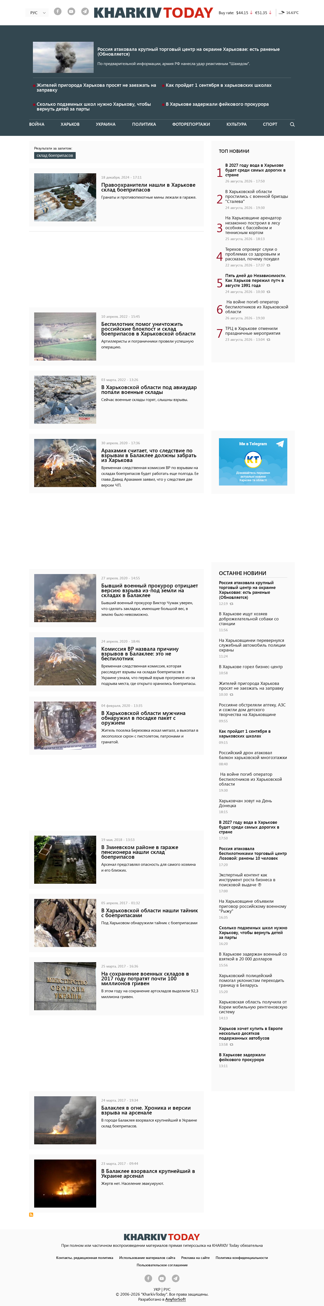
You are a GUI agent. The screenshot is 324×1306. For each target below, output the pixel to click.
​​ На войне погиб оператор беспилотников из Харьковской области (256, 306)
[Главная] (153, 13)
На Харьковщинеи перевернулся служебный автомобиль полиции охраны (252, 644)
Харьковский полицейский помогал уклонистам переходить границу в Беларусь (251, 980)
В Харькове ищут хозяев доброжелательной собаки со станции (249, 618)
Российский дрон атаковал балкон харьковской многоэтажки (253, 755)
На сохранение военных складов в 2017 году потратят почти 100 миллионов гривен (145, 978)
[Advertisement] (116, 272)
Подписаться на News (31, 1215)
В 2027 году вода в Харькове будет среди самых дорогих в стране (255, 169)
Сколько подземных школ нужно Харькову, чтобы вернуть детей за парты (94, 106)
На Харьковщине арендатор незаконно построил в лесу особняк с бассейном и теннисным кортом (253, 225)
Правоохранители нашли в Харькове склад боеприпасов (148, 187)
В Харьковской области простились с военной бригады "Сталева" (256, 196)
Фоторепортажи (191, 124)
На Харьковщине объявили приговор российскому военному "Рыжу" (252, 905)
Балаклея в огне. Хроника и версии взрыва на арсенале (146, 1110)
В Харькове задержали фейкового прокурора (217, 104)
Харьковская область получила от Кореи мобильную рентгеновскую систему (253, 1006)
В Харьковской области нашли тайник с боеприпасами (149, 912)
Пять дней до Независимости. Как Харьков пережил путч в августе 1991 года (255, 280)
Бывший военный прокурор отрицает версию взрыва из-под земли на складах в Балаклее (149, 590)
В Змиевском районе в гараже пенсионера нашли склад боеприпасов (139, 852)
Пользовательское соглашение (162, 1264)
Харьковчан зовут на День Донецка (245, 803)
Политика (144, 124)
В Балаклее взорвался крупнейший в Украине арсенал (148, 1173)
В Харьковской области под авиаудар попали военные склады (149, 389)
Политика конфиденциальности (242, 1257)
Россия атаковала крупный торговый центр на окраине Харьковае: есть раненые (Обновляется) (188, 51)
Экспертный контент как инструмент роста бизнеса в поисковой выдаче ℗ (247, 879)
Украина (105, 124)
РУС (167, 1289)
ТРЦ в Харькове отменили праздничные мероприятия (252, 330)
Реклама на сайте (195, 1257)
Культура (237, 124)
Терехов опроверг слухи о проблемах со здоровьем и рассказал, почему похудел (252, 253)
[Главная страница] (162, 1237)
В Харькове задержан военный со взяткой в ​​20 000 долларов (253, 956)
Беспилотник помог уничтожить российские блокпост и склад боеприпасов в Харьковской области (148, 328)
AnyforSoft (175, 1299)
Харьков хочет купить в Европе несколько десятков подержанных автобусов (251, 1033)
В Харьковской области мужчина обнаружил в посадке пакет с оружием (143, 717)
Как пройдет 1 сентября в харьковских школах (219, 85)
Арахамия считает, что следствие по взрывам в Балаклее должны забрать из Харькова (148, 455)
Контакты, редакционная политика (84, 1257)
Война (36, 124)
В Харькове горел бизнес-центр (251, 666)
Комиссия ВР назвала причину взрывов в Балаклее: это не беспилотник (140, 653)
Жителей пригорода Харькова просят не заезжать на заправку (96, 87)
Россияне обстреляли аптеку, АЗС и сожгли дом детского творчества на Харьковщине (252, 709)
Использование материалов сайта (147, 1257)
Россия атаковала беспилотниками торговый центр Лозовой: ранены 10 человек (253, 853)
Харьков (70, 124)
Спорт (270, 124)
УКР (157, 1289)
